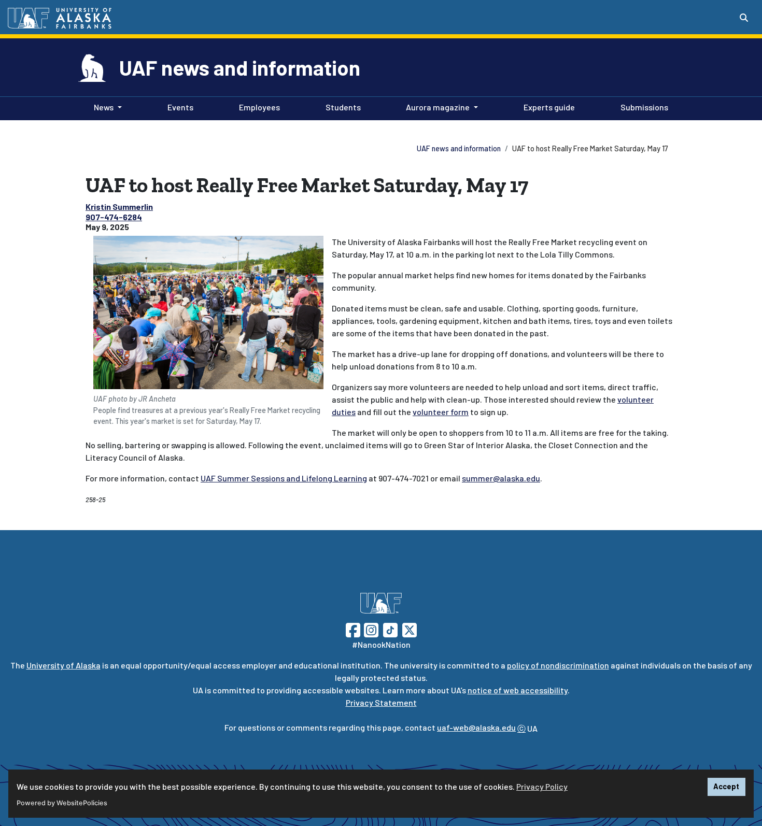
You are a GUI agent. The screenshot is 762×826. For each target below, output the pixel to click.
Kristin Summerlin (119, 206)
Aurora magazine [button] (438, 107)
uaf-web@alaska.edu (476, 727)
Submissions (642, 107)
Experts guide (547, 107)
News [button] (104, 107)
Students (341, 107)
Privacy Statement (381, 702)
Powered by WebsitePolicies (62, 803)
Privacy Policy (542, 786)
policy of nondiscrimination (558, 665)
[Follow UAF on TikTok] (390, 629)
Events (178, 107)
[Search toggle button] (743, 17)
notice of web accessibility (518, 690)
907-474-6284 (114, 217)
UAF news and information (239, 67)
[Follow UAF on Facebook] (353, 629)
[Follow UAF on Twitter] (409, 629)
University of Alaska (63, 665)
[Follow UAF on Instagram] (370, 629)
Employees (257, 107)
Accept (726, 786)
